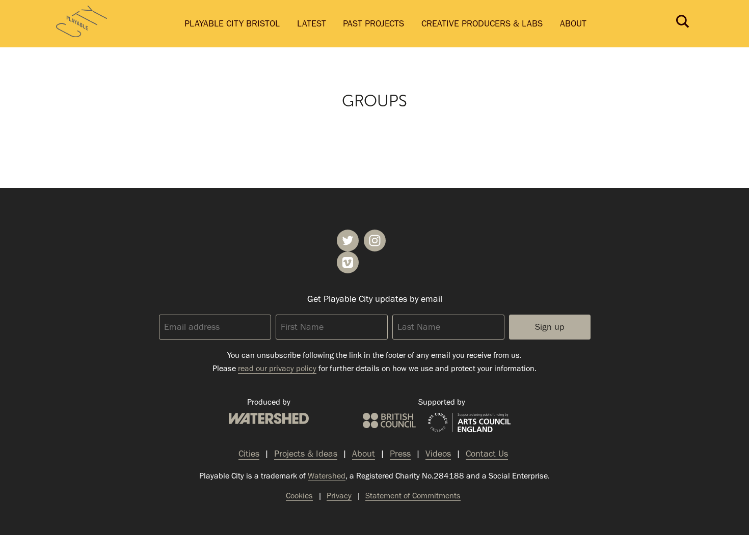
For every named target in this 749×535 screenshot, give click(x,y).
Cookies (299, 495)
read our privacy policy (277, 368)
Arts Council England (469, 423)
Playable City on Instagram (375, 240)
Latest (311, 23)
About (573, 23)
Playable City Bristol (232, 23)
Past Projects (373, 23)
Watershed (269, 418)
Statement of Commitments (413, 495)
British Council (389, 420)
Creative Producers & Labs (482, 23)
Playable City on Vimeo (348, 262)
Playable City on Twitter (348, 240)
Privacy (339, 495)
